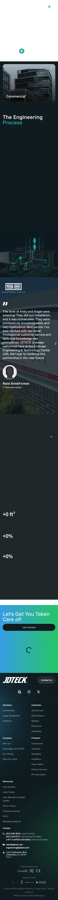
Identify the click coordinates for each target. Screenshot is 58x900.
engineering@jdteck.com (17, 847)
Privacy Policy (40, 888)
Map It (9, 857)
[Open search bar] (39, 5)
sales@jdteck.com (14, 844)
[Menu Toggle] (53, 5)
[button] (2, 343)
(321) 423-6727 (13, 836)
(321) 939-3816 (13, 833)
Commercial (15, 96)
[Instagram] (29, 692)
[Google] (20, 692)
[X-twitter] (38, 692)
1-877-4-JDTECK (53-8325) (18, 839)
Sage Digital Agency (37, 895)
